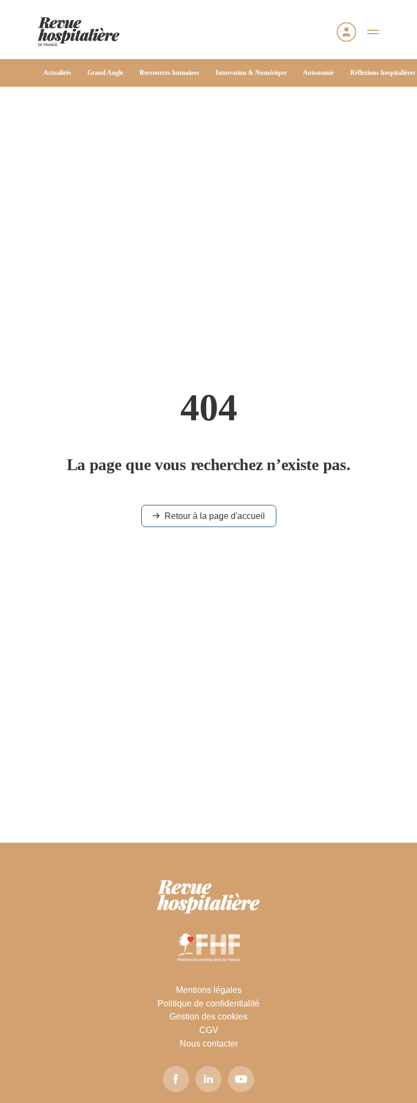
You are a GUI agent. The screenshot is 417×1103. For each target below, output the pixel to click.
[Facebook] (176, 1079)
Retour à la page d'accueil (215, 516)
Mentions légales (209, 990)
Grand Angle (105, 72)
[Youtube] (241, 1079)
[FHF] (209, 947)
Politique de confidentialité (208, 1003)
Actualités (57, 72)
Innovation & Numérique (251, 72)
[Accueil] (78, 31)
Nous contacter (209, 1043)
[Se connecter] (346, 32)
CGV (208, 1030)
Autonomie (318, 72)
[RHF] (208, 897)
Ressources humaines (169, 72)
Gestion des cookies (208, 1016)
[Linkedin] (208, 1079)
